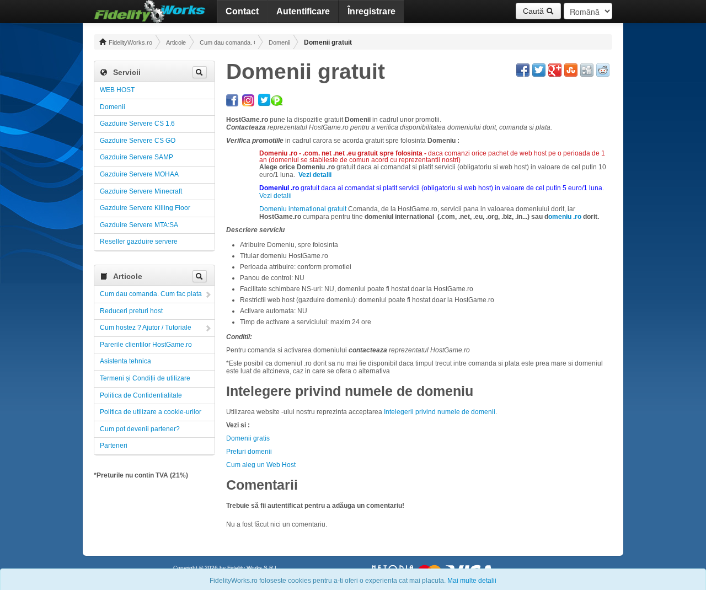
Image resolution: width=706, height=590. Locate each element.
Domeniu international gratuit (302, 209)
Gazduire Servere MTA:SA (139, 225)
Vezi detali (274, 196)
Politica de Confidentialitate (141, 395)
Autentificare (303, 11)
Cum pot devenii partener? (140, 429)
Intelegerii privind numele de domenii (439, 412)
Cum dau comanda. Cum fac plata (227, 42)
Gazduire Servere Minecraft (141, 191)
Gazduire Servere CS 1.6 (137, 123)
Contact (242, 11)
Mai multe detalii (471, 580)
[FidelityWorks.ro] (150, 11)
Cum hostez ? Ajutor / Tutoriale (145, 327)
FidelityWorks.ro (129, 42)
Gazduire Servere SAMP (136, 157)
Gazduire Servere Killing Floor (145, 208)
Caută (534, 11)
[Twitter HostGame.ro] (264, 99)
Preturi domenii (249, 451)
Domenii (279, 42)
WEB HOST (117, 90)
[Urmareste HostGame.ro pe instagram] (248, 99)
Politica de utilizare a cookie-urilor (150, 412)
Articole (176, 42)
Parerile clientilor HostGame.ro (146, 344)
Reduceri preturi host (131, 311)
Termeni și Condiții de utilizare (145, 378)
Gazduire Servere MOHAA (139, 174)
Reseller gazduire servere (139, 241)
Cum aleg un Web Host (261, 465)
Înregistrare (371, 11)
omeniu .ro (565, 217)
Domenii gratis (248, 438)
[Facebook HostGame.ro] (232, 99)
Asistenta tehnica (125, 361)
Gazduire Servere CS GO (137, 140)
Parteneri (113, 445)
